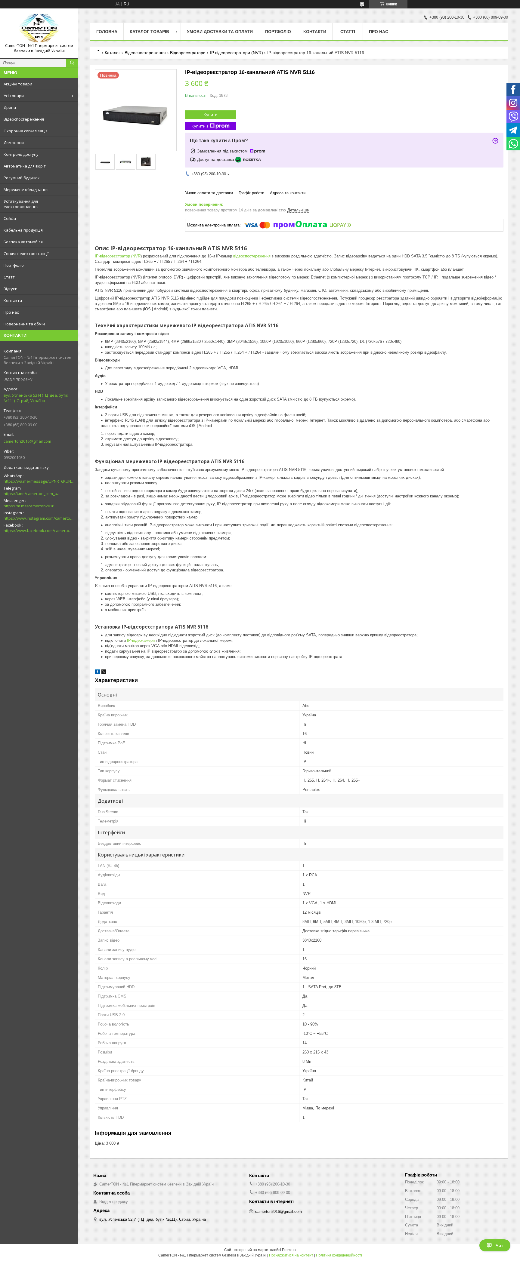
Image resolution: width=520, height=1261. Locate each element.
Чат (499, 1245)
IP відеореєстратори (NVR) (236, 52)
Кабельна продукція (23, 230)
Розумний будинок (22, 177)
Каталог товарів (149, 31)
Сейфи (10, 218)
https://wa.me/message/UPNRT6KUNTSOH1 (39, 481)
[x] (103, 673)
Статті (10, 277)
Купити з (200, 126)
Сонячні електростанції (26, 253)
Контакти (13, 300)
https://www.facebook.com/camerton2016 (39, 530)
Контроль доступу (21, 154)
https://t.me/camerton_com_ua (32, 493)
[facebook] (97, 673)
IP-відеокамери (141, 640)
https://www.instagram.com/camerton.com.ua (39, 518)
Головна (106, 31)
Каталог (112, 52)
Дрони (10, 107)
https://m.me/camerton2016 (29, 506)
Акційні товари (18, 84)
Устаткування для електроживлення (21, 203)
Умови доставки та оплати (220, 31)
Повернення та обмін (24, 324)
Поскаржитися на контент (291, 1255)
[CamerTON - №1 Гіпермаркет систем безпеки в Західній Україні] (39, 28)
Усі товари (14, 95)
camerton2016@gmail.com (27, 441)
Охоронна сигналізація (26, 131)
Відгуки (10, 288)
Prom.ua (289, 1250)
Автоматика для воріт (25, 166)
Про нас (11, 312)
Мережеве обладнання (26, 189)
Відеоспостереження (24, 119)
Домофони (14, 142)
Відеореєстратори (188, 52)
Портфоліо (14, 265)
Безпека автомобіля (23, 242)
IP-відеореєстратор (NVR (118, 256)
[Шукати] (72, 62)
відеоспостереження (252, 256)
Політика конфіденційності (339, 1255)
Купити (211, 114)
